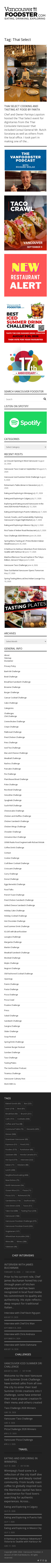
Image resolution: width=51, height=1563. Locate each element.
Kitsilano (23, 1165)
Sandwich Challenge (13, 1021)
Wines (21, 1241)
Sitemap (7, 658)
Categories (9, 708)
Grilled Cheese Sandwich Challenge (19, 905)
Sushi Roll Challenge (13, 805)
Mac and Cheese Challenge (16, 753)
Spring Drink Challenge (14, 1042)
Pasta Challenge (11, 989)
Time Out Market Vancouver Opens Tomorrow (24, 570)
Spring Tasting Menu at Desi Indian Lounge (22, 578)
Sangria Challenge (12, 1026)
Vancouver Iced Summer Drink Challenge (21, 477)
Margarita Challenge (13, 942)
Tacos (27, 1205)
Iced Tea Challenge (12, 747)
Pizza (10, 1195)
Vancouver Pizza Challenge (18, 1439)
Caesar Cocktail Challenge (15, 697)
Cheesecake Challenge (14, 810)
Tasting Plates (10, 1063)
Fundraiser (26, 1149)
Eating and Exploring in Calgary (17, 498)
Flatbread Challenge (13, 732)
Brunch (26, 1113)
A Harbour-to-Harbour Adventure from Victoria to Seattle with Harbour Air (25, 1540)
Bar (27, 1103)
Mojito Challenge (11, 963)
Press (6, 1010)
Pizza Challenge (11, 994)
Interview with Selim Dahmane (20, 1344)
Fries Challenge (10, 742)
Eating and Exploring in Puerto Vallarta (20, 511)
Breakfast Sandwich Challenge (17, 682)
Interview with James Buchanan (18, 1266)
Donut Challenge (11, 879)
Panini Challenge (11, 984)
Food (24, 1144)
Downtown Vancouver (17, 1139)
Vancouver (12, 1216)
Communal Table (14, 1129)
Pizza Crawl (9, 1000)
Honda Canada (28, 1154)
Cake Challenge (11, 703)
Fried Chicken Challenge (14, 737)
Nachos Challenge (12, 763)
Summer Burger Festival (14, 1047)
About (6, 655)
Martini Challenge (11, 947)
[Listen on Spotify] (25, 433)
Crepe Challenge (11, 726)
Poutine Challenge (12, 1005)
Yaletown (11, 1246)
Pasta (27, 1190)
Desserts (33, 1129)
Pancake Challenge (12, 768)
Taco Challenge (10, 1057)
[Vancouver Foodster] (25, 18)
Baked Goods (13, 1103)
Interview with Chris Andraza (19, 1334)
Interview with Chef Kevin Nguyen (22, 1312)
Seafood (29, 1200)
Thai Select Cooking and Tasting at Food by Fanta (22, 107)
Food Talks (8, 889)
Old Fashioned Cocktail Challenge (18, 973)
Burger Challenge (11, 692)
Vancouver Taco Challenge (15, 565)
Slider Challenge (11, 1031)
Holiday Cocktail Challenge (15, 916)
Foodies (11, 1149)
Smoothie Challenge (13, 795)
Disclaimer (8, 661)
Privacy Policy (10, 666)
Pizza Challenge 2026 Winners (20, 1429)
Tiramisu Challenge (12, 1073)
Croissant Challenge (13, 868)
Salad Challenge (11, 1015)
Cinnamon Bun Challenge (15, 837)
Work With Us (10, 1084)
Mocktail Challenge (12, 958)
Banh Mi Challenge (12, 671)
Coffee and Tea (14, 1124)
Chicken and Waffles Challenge (17, 816)
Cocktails (23, 1119)
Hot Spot (11, 1159)
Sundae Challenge (12, 1052)
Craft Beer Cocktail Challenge (16, 863)
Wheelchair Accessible (17, 1236)
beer (10, 1108)
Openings (8, 979)
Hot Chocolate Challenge (14, 921)
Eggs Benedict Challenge (14, 884)
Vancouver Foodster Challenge (21, 1221)
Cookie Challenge (11, 858)
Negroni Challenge (12, 968)
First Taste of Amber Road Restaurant (20, 530)
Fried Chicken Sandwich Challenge (19, 900)
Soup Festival (10, 1036)
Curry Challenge (11, 873)
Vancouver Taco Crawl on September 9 (21, 469)
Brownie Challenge (12, 687)
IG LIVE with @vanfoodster (15, 931)
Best (21, 1108)
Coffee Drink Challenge (14, 847)
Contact (7, 852)
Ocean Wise (12, 1190)
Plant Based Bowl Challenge (16, 779)
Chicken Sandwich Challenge (16, 821)
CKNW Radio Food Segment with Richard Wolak (24, 842)
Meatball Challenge (12, 758)
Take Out (12, 1211)
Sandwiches (13, 1200)
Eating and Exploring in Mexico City (19, 525)
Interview (27, 1159)
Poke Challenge (11, 784)
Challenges (9, 713)
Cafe (10, 1119)
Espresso (11, 1144)
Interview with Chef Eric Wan (19, 1323)
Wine (9, 1241)
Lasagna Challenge (12, 937)
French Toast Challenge (14, 895)
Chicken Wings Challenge (15, 826)
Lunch (10, 1170)
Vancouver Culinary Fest (14, 1078)
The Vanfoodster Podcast (15, 1068)
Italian (10, 1165)
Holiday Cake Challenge (14, 910)
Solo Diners (13, 1205)
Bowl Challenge (10, 676)
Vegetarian (12, 1231)
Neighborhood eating (17, 1175)
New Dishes (12, 1180)
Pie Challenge (10, 774)
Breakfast (11, 1113)
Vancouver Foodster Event (19, 1226)
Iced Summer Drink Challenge (16, 926)
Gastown (11, 1154)
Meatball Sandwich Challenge (17, 952)
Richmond (24, 1195)
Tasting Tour (28, 1211)
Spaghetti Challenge (13, 800)
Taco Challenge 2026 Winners (16, 535)
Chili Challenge (10, 716)
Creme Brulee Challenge (14, 721)
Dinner (11, 1134)
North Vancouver (15, 1185)
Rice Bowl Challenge (12, 789)
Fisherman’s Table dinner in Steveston (20, 485)
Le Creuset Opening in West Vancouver (21, 461)
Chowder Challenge (12, 831)
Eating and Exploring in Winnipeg (18, 493)
